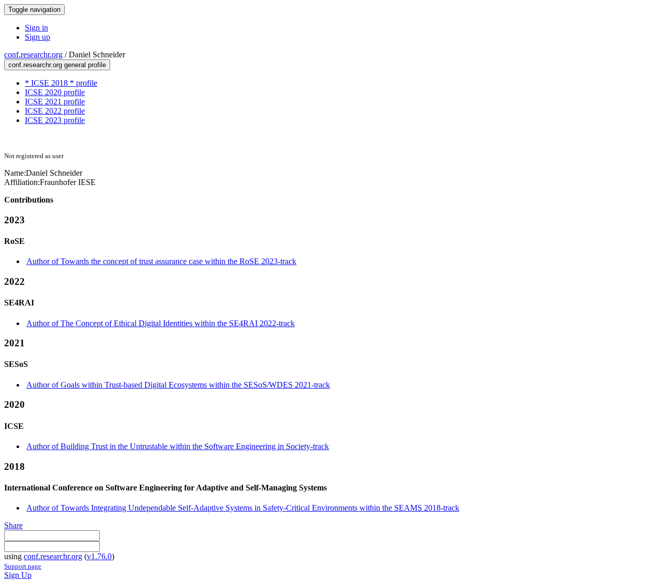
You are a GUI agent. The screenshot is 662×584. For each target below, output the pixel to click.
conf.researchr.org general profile (57, 65)
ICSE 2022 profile (55, 110)
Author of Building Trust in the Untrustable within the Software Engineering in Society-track (177, 446)
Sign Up (18, 575)
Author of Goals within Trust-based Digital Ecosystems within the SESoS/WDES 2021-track (178, 384)
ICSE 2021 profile (55, 101)
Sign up (37, 37)
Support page (22, 566)
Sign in (36, 27)
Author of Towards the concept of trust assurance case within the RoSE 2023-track (161, 261)
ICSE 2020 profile (55, 92)
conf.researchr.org (33, 54)
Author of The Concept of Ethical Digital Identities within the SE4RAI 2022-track (160, 323)
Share (13, 525)
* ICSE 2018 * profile (61, 83)
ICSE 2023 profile (55, 120)
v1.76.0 (99, 556)
